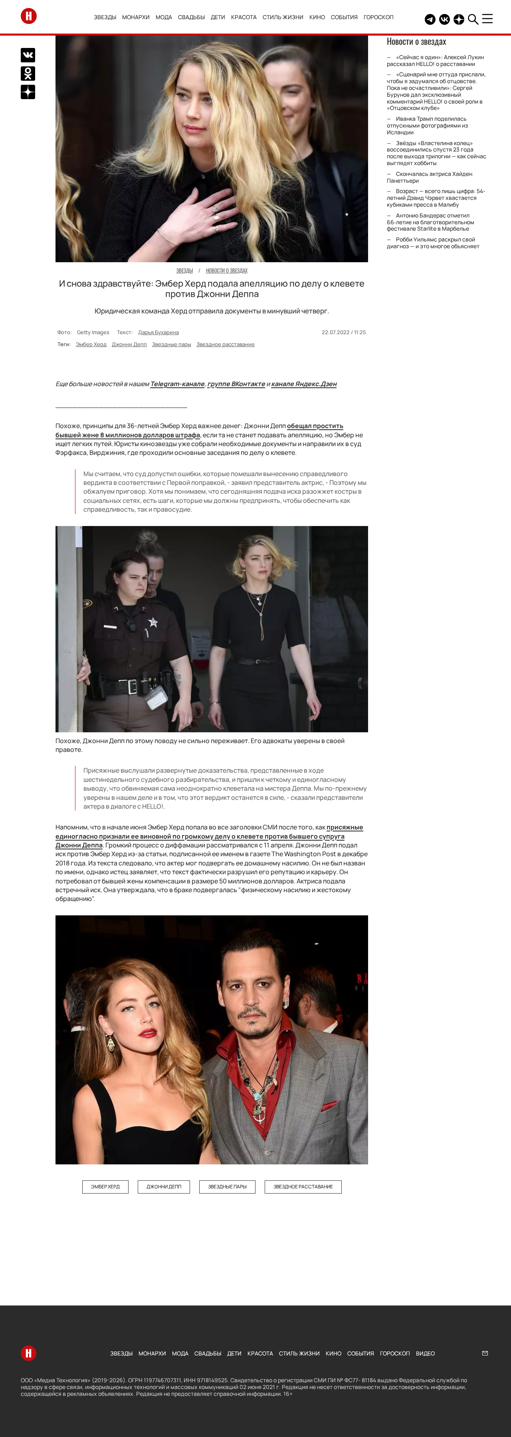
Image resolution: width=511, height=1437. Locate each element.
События (344, 17)
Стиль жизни (283, 17)
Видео (425, 1353)
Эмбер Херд (91, 344)
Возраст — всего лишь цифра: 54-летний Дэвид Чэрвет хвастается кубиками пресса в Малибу (436, 198)
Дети (218, 17)
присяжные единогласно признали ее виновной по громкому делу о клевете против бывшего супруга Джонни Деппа (209, 836)
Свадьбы (191, 17)
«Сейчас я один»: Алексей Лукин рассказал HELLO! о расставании (435, 60)
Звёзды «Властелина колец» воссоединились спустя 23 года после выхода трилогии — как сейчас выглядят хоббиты (436, 153)
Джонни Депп (129, 344)
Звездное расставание (225, 344)
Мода (164, 17)
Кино (317, 17)
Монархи (136, 17)
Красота (244, 17)
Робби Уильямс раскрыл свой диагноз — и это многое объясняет (433, 243)
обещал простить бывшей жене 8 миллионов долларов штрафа (199, 430)
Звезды (105, 17)
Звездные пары (171, 344)
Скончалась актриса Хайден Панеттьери (429, 177)
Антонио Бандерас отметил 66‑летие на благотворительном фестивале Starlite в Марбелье (430, 222)
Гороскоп (379, 17)
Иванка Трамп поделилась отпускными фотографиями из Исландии (427, 125)
